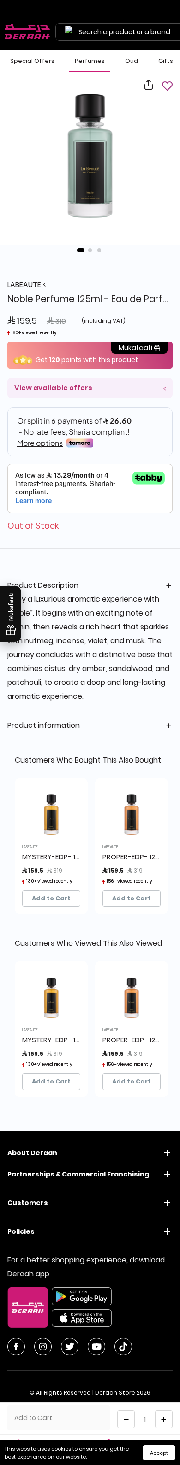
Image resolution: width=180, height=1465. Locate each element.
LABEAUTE (25, 284)
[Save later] (167, 86)
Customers (27, 1202)
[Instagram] (43, 1346)
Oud (131, 60)
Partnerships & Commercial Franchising (78, 1174)
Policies (21, 1231)
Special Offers (32, 60)
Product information (43, 725)
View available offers (53, 388)
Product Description (42, 585)
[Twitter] (69, 1346)
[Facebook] (16, 1346)
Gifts (165, 60)
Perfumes (90, 60)
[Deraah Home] (28, 32)
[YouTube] (96, 1346)
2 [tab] (90, 250)
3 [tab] (99, 250)
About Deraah (32, 1152)
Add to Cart (51, 898)
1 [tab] (81, 250)
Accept (159, 1453)
